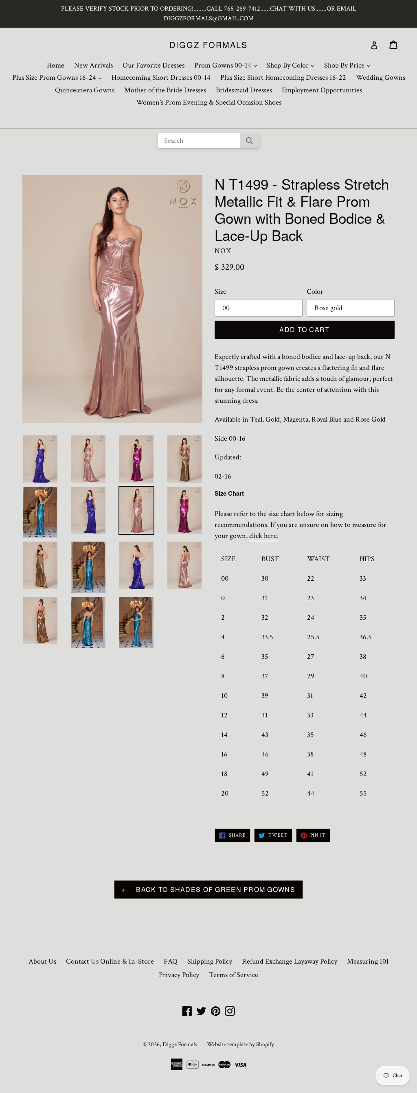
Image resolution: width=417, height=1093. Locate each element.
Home (55, 65)
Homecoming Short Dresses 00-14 (161, 77)
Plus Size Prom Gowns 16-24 (59, 77)
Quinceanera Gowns (84, 90)
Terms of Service (233, 974)
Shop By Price (349, 65)
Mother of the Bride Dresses (165, 90)
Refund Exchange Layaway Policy (289, 961)
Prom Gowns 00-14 (227, 65)
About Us (42, 961)
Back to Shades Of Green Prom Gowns (214, 889)
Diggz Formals (208, 45)
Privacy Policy (179, 974)
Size (220, 291)
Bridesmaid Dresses (244, 90)
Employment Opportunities (322, 90)
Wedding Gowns (380, 77)
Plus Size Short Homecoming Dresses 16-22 (283, 77)
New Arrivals (93, 65)
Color (315, 291)
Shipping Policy (209, 961)
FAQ (171, 961)
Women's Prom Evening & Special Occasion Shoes (208, 102)
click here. (264, 535)
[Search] (249, 140)
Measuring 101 (368, 961)
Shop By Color (292, 65)
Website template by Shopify (240, 1044)
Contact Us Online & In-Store (110, 961)
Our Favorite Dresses (153, 65)
